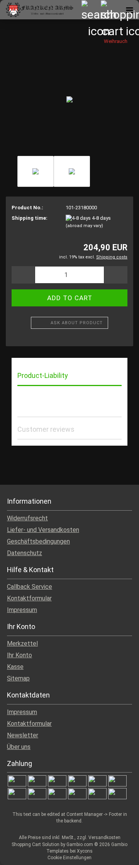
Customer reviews (46, 429)
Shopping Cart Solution (35, 844)
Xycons (85, 851)
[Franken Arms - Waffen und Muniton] (36, 9)
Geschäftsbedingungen (38, 541)
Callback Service (29, 586)
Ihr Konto (19, 655)
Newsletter (22, 735)
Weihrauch (115, 41)
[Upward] (117, 853)
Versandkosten (104, 837)
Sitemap (18, 678)
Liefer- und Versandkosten (43, 529)
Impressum (22, 610)
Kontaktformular (29, 598)
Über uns (19, 746)
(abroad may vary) (84, 225)
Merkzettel (22, 643)
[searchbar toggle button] (90, 9)
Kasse (15, 666)
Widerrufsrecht (27, 518)
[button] (23, 275)
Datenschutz (24, 553)
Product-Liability (42, 375)
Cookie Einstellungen (69, 857)
